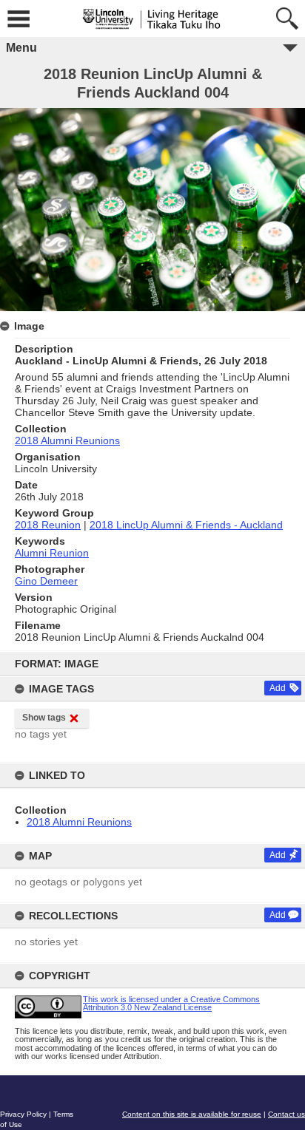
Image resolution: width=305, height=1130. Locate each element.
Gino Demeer (46, 581)
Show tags (44, 717)
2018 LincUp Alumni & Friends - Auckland (186, 525)
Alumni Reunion (52, 553)
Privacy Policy (23, 1114)
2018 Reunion (48, 525)
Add (277, 688)
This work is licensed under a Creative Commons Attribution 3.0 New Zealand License (171, 1003)
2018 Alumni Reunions (79, 822)
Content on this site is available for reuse (191, 1114)
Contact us (286, 1114)
